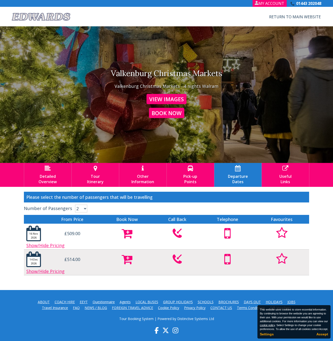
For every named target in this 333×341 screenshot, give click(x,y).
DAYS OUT (252, 302)
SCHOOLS (206, 302)
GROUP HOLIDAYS (178, 302)
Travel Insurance (55, 307)
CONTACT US (221, 307)
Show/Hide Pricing (45, 245)
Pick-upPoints (190, 174)
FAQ (76, 307)
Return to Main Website (295, 17)
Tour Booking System (136, 318)
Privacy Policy (195, 307)
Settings (267, 334)
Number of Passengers (48, 208)
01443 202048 (308, 3)
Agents (125, 302)
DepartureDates (238, 174)
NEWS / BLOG (96, 307)
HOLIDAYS (274, 302)
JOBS (291, 302)
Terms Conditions (251, 307)
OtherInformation (142, 174)
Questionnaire (104, 302)
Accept (322, 334)
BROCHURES (228, 302)
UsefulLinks (285, 174)
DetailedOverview (48, 174)
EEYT (84, 302)
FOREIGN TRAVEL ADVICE (132, 307)
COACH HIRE (65, 302)
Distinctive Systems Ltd (195, 318)
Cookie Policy (168, 307)
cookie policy (267, 325)
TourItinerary (95, 174)
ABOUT (44, 302)
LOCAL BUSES (147, 302)
